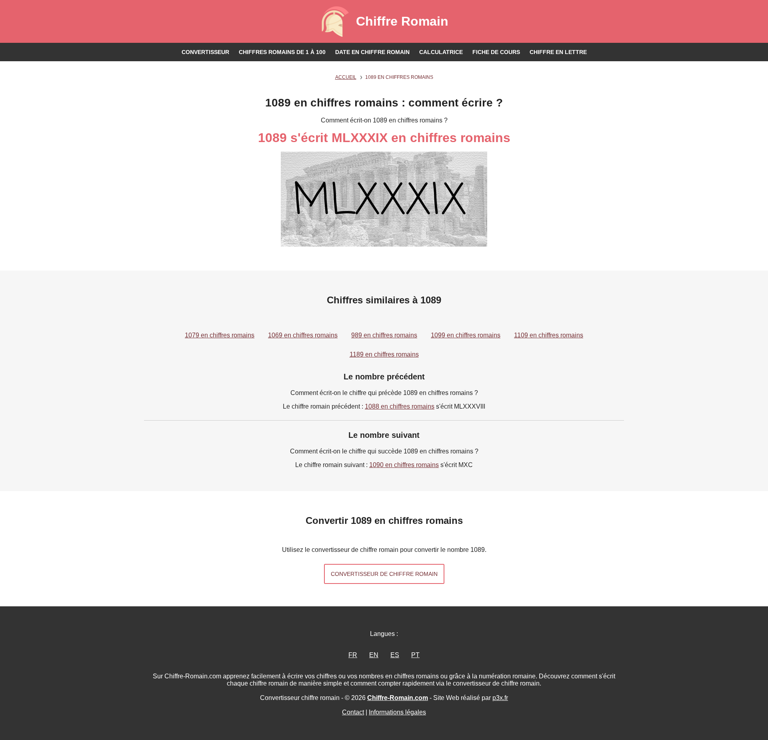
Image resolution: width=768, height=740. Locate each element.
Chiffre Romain (402, 21)
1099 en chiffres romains (465, 335)
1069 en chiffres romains (303, 335)
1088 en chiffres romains (399, 406)
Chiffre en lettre (558, 52)
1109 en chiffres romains (548, 335)
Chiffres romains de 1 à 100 (282, 52)
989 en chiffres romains (384, 335)
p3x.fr (500, 697)
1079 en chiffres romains (219, 335)
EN (373, 655)
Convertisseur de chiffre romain (384, 574)
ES (394, 655)
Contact (353, 712)
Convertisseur (205, 52)
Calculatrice (441, 52)
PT (415, 655)
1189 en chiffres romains (384, 354)
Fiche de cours (496, 52)
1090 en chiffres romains (404, 464)
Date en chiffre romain (372, 52)
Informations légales (397, 712)
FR (352, 655)
